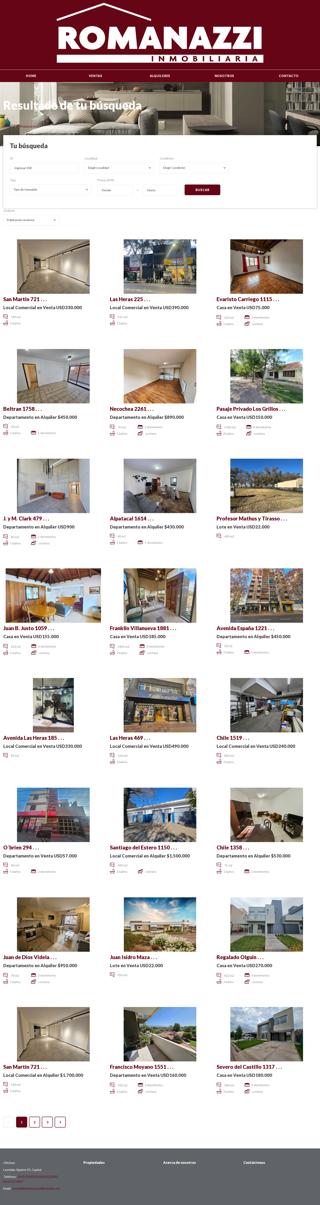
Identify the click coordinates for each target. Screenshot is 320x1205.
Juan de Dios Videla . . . (30, 957)
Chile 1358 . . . (233, 847)
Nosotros (224, 76)
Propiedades (28, 126)
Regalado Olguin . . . (240, 957)
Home (31, 76)
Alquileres (160, 76)
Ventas (95, 76)
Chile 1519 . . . (233, 738)
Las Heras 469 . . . (130, 738)
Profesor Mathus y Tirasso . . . (252, 518)
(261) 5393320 (28, 1176)
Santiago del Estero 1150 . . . (143, 847)
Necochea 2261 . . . (132, 409)
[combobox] (119, 168)
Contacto (289, 76)
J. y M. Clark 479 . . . (26, 518)
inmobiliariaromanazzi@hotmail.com (36, 1188)
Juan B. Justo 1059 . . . (28, 628)
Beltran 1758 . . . (22, 409)
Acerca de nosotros (179, 1162)
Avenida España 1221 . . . (245, 628)
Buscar (202, 190)
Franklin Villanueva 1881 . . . (143, 628)
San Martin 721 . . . (25, 299)
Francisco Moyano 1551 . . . (141, 1067)
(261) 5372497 (13, 1181)
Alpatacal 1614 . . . (132, 518)
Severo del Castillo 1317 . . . (249, 1067)
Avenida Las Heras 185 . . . (33, 738)
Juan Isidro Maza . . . (133, 957)
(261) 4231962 (48, 1176)
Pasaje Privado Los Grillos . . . (251, 409)
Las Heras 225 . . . (130, 299)
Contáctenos (254, 1162)
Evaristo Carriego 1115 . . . (248, 299)
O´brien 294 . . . (21, 847)
